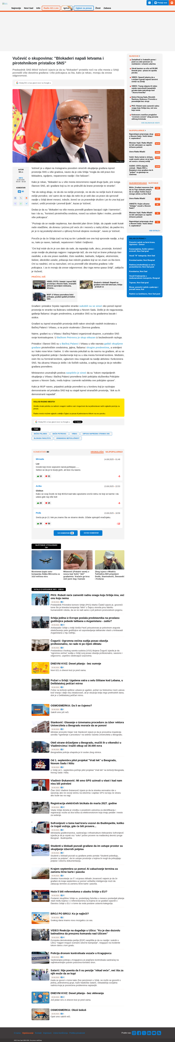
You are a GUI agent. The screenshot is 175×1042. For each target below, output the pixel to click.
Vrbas (74, 434)
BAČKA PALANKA (40, 434)
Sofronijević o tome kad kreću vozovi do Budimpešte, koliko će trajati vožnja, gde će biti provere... (87, 825)
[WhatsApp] (21, 203)
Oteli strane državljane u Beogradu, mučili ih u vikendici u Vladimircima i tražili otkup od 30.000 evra (86, 744)
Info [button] (38, 8)
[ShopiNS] (172, 2)
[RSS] (159, 1033)
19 (63, 807)
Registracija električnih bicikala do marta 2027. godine (84, 803)
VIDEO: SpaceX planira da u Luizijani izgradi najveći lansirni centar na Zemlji (145, 79)
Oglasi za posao (137, 238)
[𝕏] (21, 198)
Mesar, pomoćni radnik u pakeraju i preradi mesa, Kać (143, 288)
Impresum (47, 1033)
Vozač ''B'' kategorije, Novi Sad (142, 256)
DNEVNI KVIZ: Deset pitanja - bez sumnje (76, 663)
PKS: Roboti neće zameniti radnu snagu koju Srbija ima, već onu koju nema (145, 108)
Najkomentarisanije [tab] (138, 183)
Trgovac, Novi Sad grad (139, 283)
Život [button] (97, 8)
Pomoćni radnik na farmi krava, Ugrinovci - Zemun (142, 243)
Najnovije (134, 56)
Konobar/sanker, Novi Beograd (142, 260)
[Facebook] (15, 198)
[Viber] (15, 203)
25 (63, 895)
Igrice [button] (66, 8)
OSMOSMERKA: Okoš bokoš (68, 1009)
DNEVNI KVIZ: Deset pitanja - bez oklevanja (77, 993)
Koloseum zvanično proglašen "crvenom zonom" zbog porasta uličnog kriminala (145, 117)
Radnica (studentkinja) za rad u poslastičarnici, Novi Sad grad (142, 266)
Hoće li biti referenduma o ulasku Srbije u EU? (79, 891)
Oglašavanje (27, 1033)
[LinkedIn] (149, 1033)
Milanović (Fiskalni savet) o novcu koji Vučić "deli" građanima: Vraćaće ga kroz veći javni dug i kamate (76, 575)
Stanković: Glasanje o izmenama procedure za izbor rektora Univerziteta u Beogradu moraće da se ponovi (87, 724)
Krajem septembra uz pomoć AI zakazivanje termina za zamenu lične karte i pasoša (84, 870)
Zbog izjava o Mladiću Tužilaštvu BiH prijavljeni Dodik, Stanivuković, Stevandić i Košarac (109, 575)
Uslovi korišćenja (60, 1033)
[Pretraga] (149, 2)
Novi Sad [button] (28, 8)
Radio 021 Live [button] (51, 8)
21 (63, 977)
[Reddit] (26, 198)
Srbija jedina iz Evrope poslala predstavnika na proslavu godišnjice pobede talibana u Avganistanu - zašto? (85, 619)
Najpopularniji (114, 452)
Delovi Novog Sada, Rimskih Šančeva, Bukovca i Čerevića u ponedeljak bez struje (144, 99)
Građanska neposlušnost (67, 438)
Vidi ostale (154, 231)
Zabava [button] (107, 8)
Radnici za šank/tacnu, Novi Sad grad (144, 294)
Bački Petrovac (59, 434)
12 (63, 997)
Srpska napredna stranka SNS (96, 434)
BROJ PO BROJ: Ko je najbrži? (70, 913)
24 (63, 937)
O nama (17, 1033)
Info (21, 178)
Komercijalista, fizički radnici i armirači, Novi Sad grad (141, 250)
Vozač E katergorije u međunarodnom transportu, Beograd (144, 277)
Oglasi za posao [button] (84, 8)
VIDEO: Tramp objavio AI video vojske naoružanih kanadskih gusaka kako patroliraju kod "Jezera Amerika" (144, 89)
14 (63, 625)
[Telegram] (26, 203)
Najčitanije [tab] (153, 183)
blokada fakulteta (42, 438)
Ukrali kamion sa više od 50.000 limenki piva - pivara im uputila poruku (145, 70)
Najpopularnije (136, 130)
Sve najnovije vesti (150, 123)
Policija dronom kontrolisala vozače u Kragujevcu (81, 953)
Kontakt (38, 1033)
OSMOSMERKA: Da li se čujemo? (71, 705)
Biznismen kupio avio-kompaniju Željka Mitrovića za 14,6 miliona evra (46, 574)
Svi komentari (65, 533)
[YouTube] (154, 1033)
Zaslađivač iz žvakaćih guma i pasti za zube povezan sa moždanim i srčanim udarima (144, 62)
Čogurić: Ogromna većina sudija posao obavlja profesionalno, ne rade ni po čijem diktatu (79, 642)
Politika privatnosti (77, 1033)
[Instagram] (134, 1033)
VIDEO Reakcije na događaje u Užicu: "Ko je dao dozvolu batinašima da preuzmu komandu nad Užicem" (85, 932)
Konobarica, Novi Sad (138, 271)
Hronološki (97, 452)
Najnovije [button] (16, 8)
